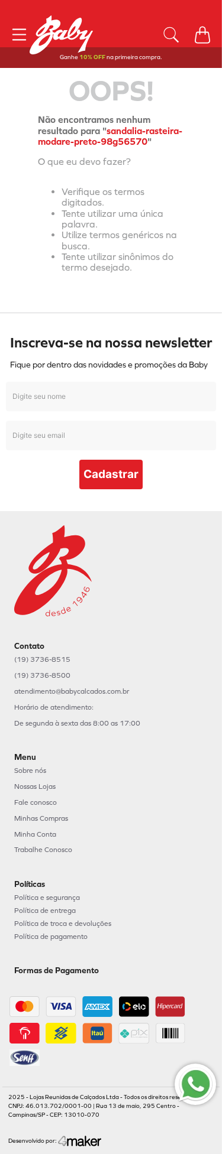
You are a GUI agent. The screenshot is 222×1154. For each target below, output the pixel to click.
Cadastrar (111, 474)
